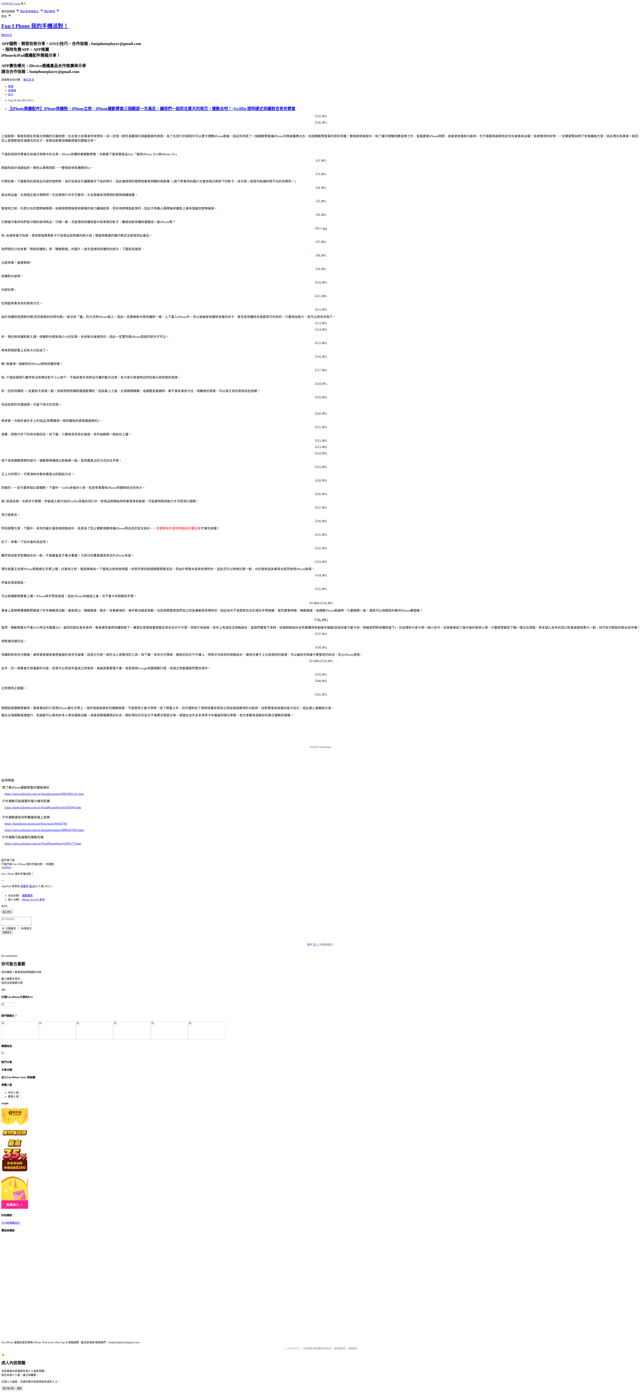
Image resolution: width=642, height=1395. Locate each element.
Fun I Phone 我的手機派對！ (35, 26)
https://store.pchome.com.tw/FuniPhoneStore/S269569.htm (43, 807)
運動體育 (27, 895)
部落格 (12, 90)
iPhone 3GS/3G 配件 (33, 899)
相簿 (10, 86)
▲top (4, 905)
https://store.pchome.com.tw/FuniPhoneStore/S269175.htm (43, 843)
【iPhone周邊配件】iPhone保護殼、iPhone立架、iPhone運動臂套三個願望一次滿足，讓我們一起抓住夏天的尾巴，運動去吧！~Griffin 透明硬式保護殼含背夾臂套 (151, 108)
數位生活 (28, 79)
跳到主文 (6, 35)
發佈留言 (7, 932)
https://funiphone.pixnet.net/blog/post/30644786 (36, 823)
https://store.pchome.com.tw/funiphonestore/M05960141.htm (44, 794)
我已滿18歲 (8, 1388)
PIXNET (296, 1348)
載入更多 (7, 912)
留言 (32, 886)
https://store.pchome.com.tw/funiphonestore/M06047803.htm (44, 830)
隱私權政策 (339, 1348)
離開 (19, 1388)
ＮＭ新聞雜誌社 (10, 1222)
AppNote (6, 867)
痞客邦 (25, 886)
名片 (10, 94)
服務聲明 (352, 1348)
